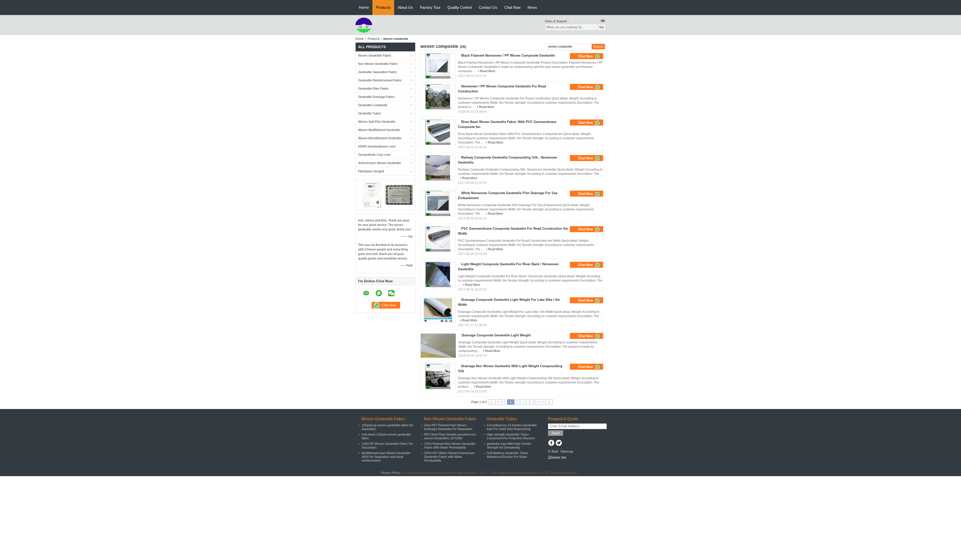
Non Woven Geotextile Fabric (378, 64)
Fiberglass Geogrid (371, 171)
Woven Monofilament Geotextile (379, 138)
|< (492, 402)
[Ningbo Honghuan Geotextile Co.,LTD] (363, 25)
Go (601, 27)
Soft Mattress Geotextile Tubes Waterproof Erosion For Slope (507, 455)
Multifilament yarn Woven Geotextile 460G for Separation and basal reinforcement (386, 456)
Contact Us (488, 7)
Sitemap (566, 451)
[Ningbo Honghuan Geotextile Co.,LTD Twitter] (559, 443)
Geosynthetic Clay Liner (374, 155)
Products (383, 7)
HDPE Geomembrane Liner (377, 146)
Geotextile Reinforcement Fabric (380, 80)
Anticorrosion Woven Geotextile (379, 163)
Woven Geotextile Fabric (374, 55)
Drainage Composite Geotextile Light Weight (496, 335)
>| (549, 402)
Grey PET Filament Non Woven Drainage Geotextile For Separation (448, 427)
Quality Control (459, 7)
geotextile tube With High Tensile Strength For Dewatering (509, 445)
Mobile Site (558, 457)
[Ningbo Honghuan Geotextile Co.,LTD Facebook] (551, 443)
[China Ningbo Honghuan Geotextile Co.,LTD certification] (371, 194)
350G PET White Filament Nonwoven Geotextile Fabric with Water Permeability (449, 456)
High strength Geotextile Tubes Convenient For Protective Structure (511, 436)
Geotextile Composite (372, 105)
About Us (405, 7)
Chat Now (512, 7)
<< (501, 402)
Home (364, 7)
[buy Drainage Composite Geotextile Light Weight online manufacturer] (438, 345)
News (532, 7)
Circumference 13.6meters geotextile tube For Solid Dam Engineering (512, 427)
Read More (487, 71)
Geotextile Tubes (369, 113)
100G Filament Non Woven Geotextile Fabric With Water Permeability (449, 445)
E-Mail (553, 451)
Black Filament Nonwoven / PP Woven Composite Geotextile (508, 55)
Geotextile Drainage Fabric (376, 97)
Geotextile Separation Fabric (377, 72)
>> (539, 402)
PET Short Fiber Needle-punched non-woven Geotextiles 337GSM (450, 436)
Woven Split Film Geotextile (376, 121)
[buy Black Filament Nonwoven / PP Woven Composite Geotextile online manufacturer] (437, 66)
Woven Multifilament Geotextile (379, 130)
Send (555, 433)
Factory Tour (430, 7)
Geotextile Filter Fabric (373, 88)
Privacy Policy (390, 473)
